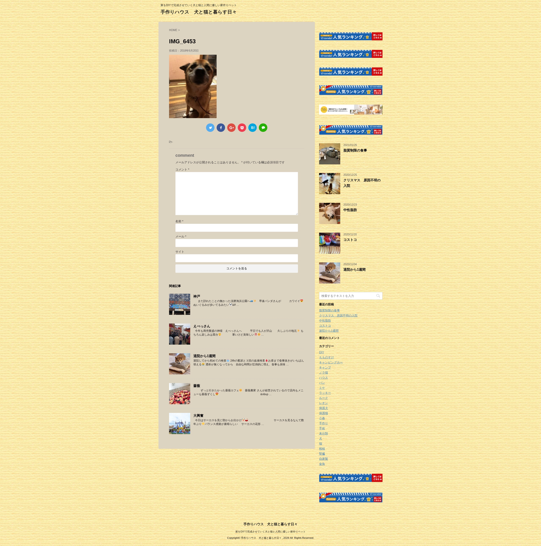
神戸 (196, 296)
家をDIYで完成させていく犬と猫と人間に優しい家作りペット (270, 531)
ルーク (323, 398)
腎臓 (322, 453)
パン (322, 382)
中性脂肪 (350, 210)
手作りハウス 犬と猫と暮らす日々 (199, 12)
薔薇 (196, 386)
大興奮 (198, 415)
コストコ (350, 240)
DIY (321, 352)
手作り (323, 423)
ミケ (322, 387)
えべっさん (201, 326)
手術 (322, 428)
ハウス (323, 377)
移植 (322, 448)
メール (180, 236)
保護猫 (323, 413)
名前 (179, 221)
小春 (322, 418)
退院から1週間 (204, 356)
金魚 (322, 463)
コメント (182, 169)
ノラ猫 (323, 372)
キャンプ (325, 367)
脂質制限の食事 (355, 150)
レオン (323, 403)
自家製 (323, 458)
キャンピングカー (331, 362)
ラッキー (325, 392)
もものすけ (326, 357)
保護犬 (323, 408)
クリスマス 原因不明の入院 (338, 315)
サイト (179, 251)
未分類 (323, 433)
